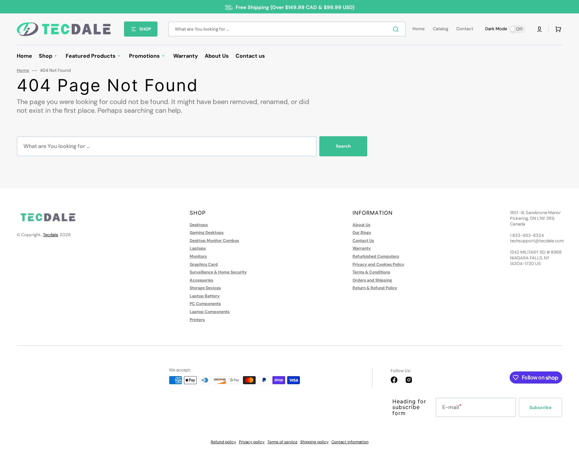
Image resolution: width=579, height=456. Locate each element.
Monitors (198, 256)
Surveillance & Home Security (218, 272)
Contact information (350, 442)
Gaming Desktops (206, 232)
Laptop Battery (204, 296)
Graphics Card (204, 264)
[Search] (397, 29)
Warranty (361, 248)
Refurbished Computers (375, 256)
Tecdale (50, 235)
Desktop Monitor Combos (214, 240)
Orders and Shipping (372, 280)
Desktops (199, 224)
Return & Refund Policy (374, 288)
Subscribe (540, 407)
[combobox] (287, 29)
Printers (197, 319)
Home (23, 70)
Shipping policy (314, 442)
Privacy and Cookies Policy (378, 264)
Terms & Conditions (371, 272)
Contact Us (363, 240)
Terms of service (282, 442)
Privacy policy (252, 442)
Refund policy (223, 442)
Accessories (201, 280)
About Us (361, 224)
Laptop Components (210, 311)
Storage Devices (205, 288)
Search (343, 146)
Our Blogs (361, 232)
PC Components (205, 303)
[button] (539, 29)
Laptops (198, 248)
